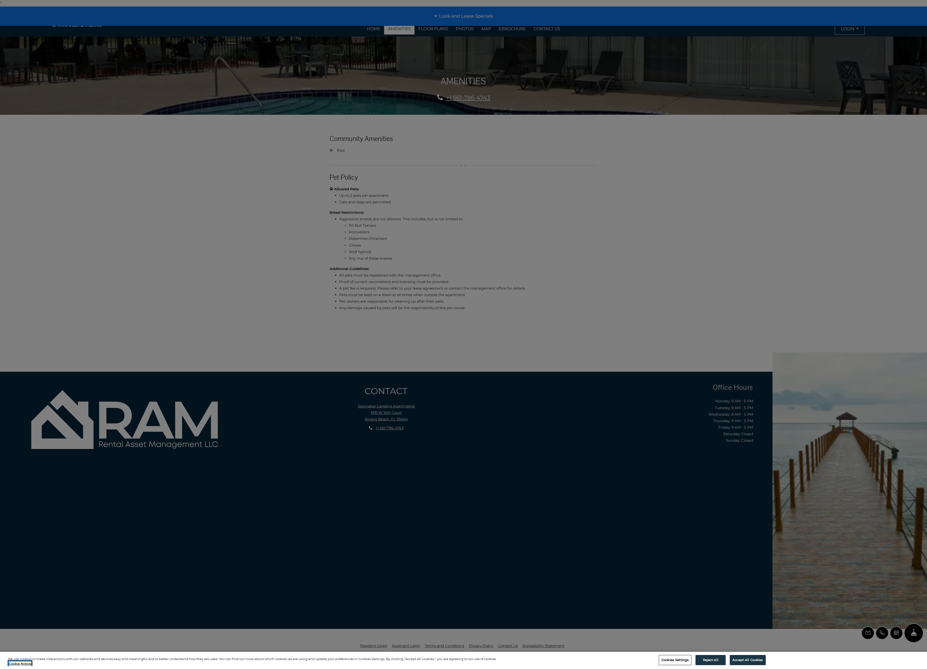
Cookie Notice (20, 664)
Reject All (710, 660)
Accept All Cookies (747, 660)
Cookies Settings (675, 660)
